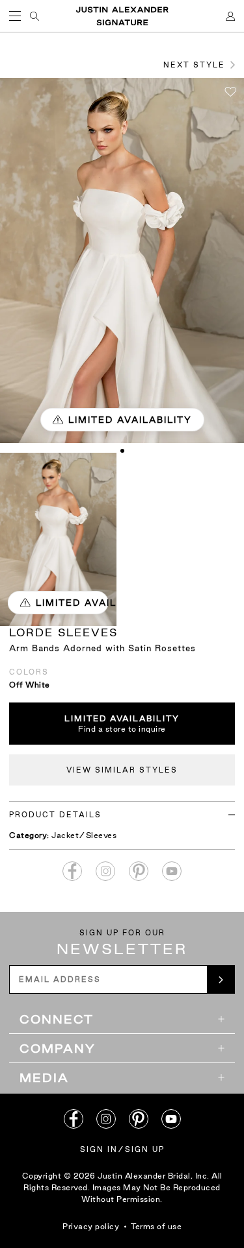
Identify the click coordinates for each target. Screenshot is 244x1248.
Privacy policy (90, 1226)
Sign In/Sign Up (122, 1149)
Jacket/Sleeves (83, 835)
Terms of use (156, 1226)
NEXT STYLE (194, 65)
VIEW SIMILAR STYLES (122, 770)
